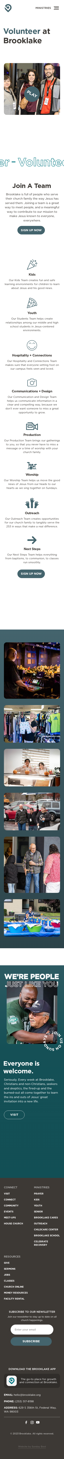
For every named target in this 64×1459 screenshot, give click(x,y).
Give (7, 1262)
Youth (38, 1205)
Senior (38, 1211)
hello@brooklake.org (27, 1394)
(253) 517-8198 (24, 1401)
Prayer (39, 1193)
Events (8, 1211)
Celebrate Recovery (41, 1243)
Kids (36, 1199)
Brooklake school (47, 1235)
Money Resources (16, 1292)
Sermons (9, 1268)
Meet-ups (10, 1217)
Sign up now (31, 230)
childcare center (46, 1229)
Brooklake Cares (46, 1217)
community (11, 1205)
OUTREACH (40, 1223)
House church (13, 1223)
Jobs (7, 1274)
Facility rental (14, 1298)
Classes (9, 1280)
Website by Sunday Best (32, 1446)
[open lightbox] (32, 671)
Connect (10, 1199)
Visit (14, 1114)
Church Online (14, 1286)
